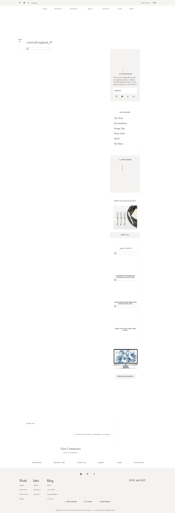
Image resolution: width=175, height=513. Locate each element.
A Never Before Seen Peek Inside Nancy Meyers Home (125, 303)
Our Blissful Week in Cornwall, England (93, 434)
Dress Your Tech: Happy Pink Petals (125, 329)
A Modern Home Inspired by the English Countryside (125, 276)
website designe (98, 510)
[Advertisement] (126, 418)
